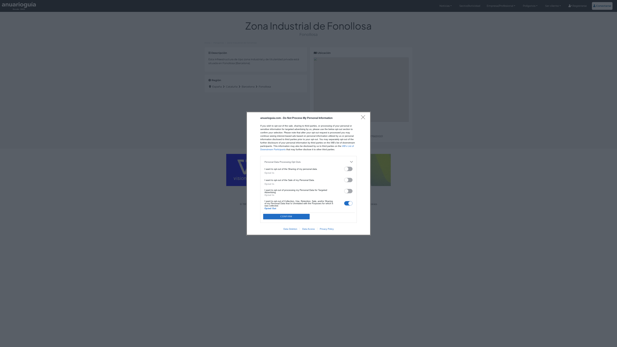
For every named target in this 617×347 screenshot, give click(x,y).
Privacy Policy (327, 229)
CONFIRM (286, 216)
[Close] (364, 118)
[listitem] (308, 162)
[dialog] (308, 173)
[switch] (348, 169)
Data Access (308, 229)
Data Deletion (290, 229)
